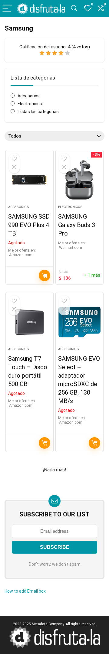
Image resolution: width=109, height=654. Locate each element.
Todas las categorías (38, 111)
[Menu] (7, 9)
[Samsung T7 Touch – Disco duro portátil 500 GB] (29, 322)
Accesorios (29, 95)
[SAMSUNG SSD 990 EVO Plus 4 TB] (29, 180)
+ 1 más (92, 275)
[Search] (74, 9)
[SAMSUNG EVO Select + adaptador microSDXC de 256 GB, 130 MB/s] (79, 322)
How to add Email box (25, 591)
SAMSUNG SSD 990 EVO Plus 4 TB (29, 225)
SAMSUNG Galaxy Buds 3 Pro (76, 225)
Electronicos (30, 103)
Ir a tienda (44, 275)
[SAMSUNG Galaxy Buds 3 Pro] (79, 180)
